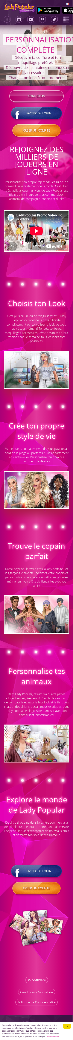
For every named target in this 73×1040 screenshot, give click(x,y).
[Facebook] (7, 19)
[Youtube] (30, 19)
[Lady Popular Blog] (66, 19)
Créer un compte (36, 130)
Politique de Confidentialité (36, 1002)
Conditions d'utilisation (36, 992)
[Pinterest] (42, 19)
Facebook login (38, 113)
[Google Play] (48, 10)
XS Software (36, 980)
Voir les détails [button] (52, 1036)
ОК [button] (67, 1026)
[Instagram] (19, 19)
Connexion (36, 96)
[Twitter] (54, 19)
